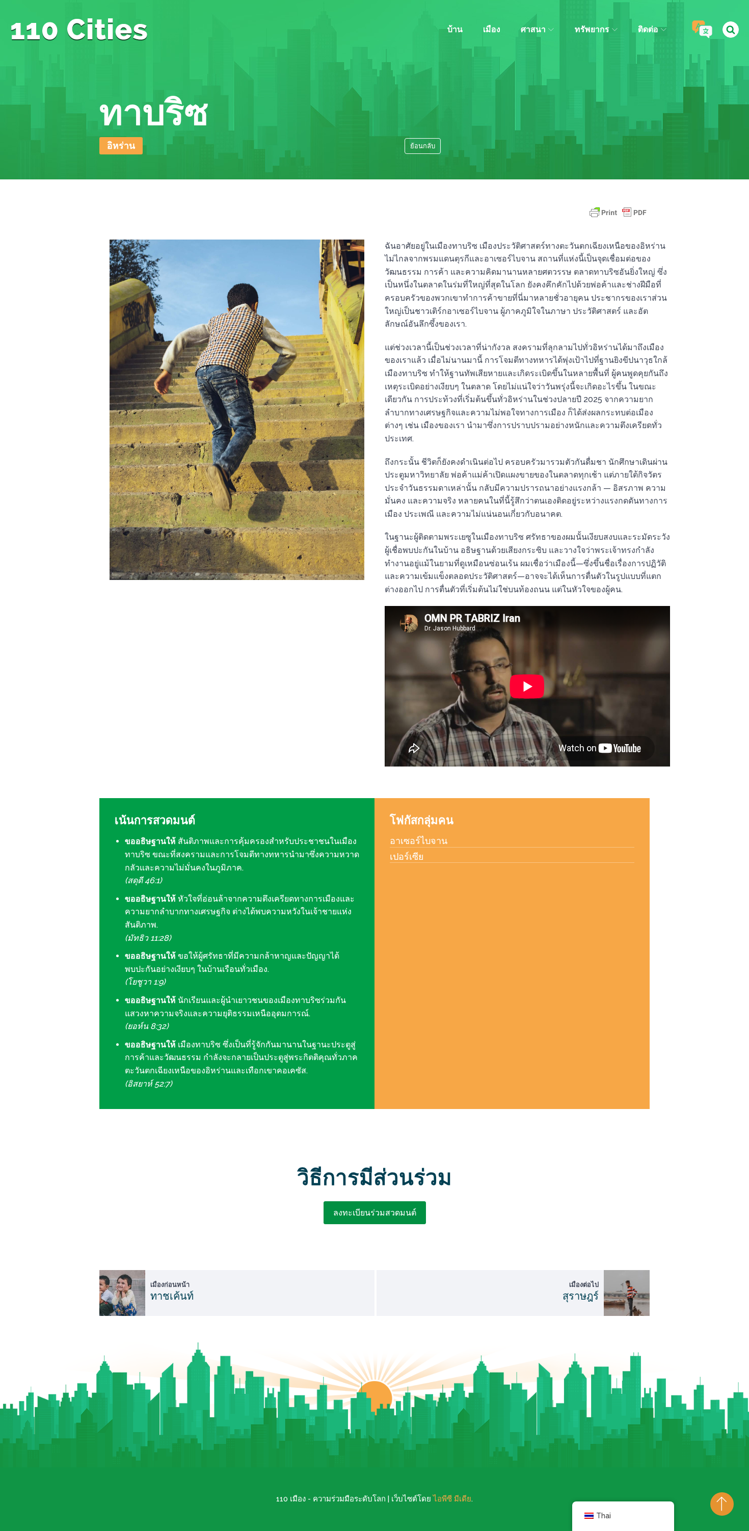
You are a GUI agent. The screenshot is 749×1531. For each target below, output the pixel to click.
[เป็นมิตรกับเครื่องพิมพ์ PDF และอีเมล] (618, 217)
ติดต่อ (648, 29)
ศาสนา (533, 29)
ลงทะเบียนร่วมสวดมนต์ (374, 1213)
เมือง (491, 29)
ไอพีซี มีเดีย (452, 1498)
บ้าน (455, 29)
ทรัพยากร (592, 29)
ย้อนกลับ (422, 146)
